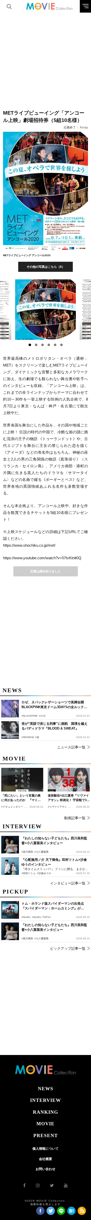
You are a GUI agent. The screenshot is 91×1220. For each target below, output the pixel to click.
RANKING (45, 1112)
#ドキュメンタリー (12, 806)
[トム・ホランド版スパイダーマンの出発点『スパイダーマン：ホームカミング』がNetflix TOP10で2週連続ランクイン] (10, 910)
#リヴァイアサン (57, 806)
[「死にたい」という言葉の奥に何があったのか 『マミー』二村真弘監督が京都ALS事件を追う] (22, 779)
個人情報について (45, 1148)
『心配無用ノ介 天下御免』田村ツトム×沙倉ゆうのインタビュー (54, 862)
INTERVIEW (45, 1100)
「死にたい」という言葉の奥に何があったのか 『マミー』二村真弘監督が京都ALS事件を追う (21, 798)
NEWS (45, 1088)
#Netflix (26, 917)
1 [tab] (30, 345)
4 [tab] (49, 345)
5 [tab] (55, 345)
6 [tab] (61, 345)
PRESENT (45, 1135)
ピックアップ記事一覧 (67, 948)
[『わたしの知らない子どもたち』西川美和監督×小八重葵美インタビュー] (10, 931)
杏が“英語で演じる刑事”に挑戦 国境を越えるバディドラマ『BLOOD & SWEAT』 (54, 726)
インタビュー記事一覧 (67, 883)
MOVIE (45, 1123)
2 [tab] (36, 345)
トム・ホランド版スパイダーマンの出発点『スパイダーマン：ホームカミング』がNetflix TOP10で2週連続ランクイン (52, 906)
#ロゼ (42, 715)
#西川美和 (27, 938)
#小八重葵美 (41, 938)
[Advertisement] (45, 58)
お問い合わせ (45, 1169)
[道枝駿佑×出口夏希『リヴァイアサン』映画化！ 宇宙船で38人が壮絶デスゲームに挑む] (69, 779)
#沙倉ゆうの (44, 873)
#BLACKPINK (29, 715)
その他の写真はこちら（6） (46, 267)
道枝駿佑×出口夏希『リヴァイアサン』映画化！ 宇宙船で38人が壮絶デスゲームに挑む (68, 798)
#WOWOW (27, 737)
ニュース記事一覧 (71, 747)
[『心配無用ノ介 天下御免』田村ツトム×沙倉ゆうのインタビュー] (10, 866)
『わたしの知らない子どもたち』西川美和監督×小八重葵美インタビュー (54, 927)
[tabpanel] (45, 309)
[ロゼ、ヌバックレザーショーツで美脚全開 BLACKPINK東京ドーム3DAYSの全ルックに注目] (10, 708)
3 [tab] (42, 345)
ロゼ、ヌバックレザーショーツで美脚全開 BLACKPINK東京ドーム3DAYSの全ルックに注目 (54, 705)
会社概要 (45, 1159)
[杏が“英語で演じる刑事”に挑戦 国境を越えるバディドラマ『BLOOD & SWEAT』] (10, 730)
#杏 (37, 737)
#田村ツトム (28, 873)
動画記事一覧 (74, 818)
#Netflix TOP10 (41, 917)
